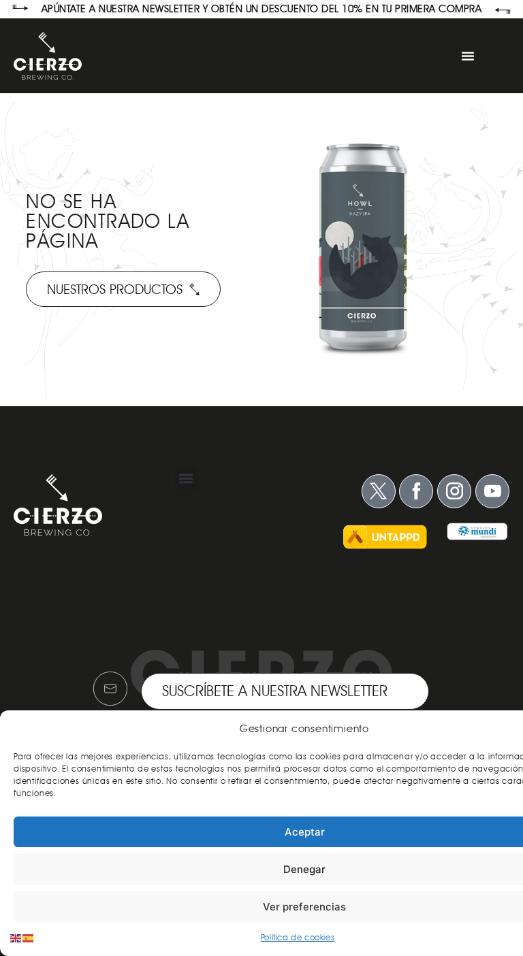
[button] (186, 478)
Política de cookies (297, 937)
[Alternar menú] (468, 56)
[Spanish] (28, 937)
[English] (16, 937)
